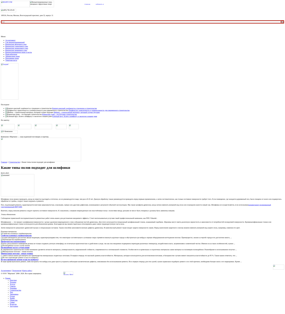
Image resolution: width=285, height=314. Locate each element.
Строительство (14, 162)
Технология (16, 271)
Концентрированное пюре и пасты (18, 52)
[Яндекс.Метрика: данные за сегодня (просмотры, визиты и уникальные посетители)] (68, 273)
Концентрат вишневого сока (16, 50)
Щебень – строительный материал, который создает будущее (77, 112)
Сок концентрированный (15, 42)
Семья (12, 302)
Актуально (14, 306)
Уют (11, 292)
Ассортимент (10, 40)
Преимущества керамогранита (13, 242)
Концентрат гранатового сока (16, 46)
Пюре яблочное (11, 54)
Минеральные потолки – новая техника (17, 254)
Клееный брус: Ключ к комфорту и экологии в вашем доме (74, 116)
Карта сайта (27, 271)
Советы (13, 286)
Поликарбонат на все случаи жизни (15, 248)
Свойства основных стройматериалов (16, 236)
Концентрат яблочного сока (15, 44)
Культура (13, 304)
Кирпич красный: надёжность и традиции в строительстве (74, 108)
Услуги (12, 284)
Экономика (14, 294)
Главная (4, 162)
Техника (13, 282)
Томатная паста (11, 60)
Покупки (13, 280)
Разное (7, 278)
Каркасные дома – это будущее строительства (59, 114)
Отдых (12, 296)
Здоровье (13, 288)
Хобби (12, 298)
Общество (13, 300)
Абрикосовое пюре (12, 56)
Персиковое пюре (12, 58)
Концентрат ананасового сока (16, 48)
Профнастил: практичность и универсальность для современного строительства (99, 110)
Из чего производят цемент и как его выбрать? (20, 260)
